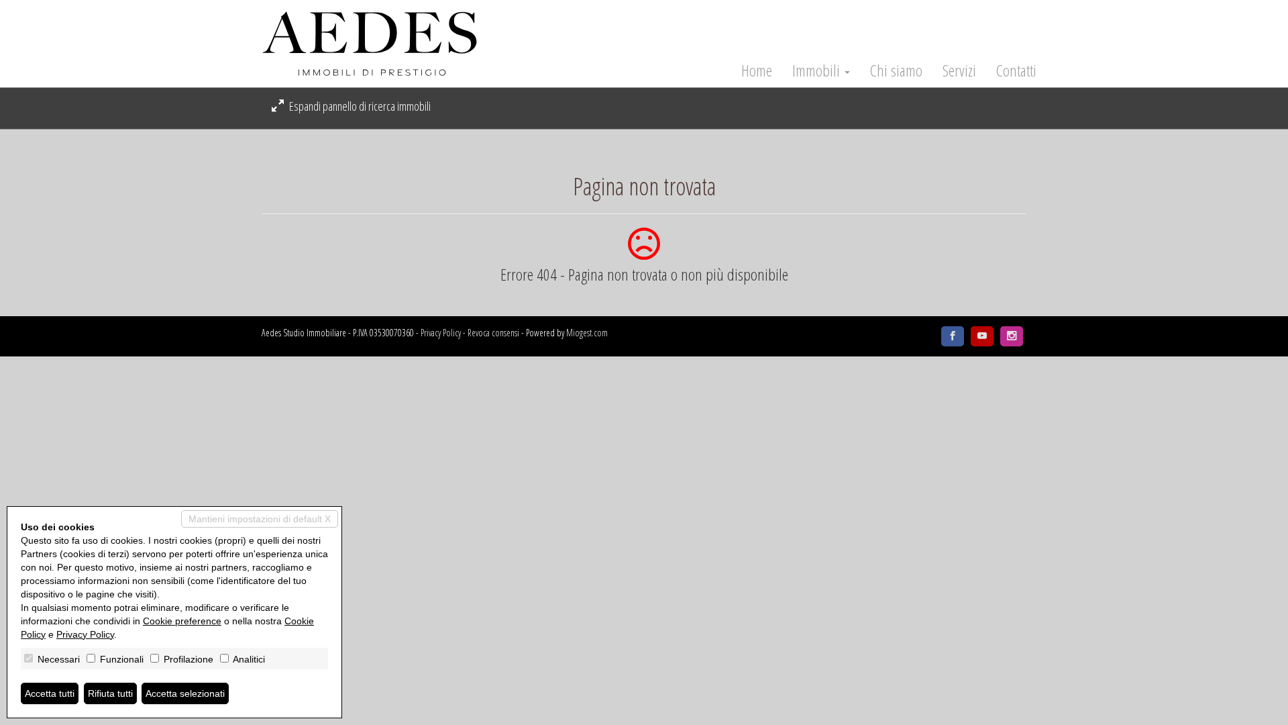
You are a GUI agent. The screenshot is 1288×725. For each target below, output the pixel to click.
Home (756, 70)
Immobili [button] (817, 70)
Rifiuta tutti (110, 693)
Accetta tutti (49, 693)
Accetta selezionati (185, 693)
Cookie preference (182, 621)
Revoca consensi (493, 332)
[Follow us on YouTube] (982, 336)
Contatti (1016, 70)
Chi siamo (896, 70)
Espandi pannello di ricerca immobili (359, 106)
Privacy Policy (441, 332)
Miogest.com (587, 332)
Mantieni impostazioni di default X (260, 519)
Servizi (959, 70)
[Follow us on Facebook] (952, 336)
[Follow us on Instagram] (1011, 336)
